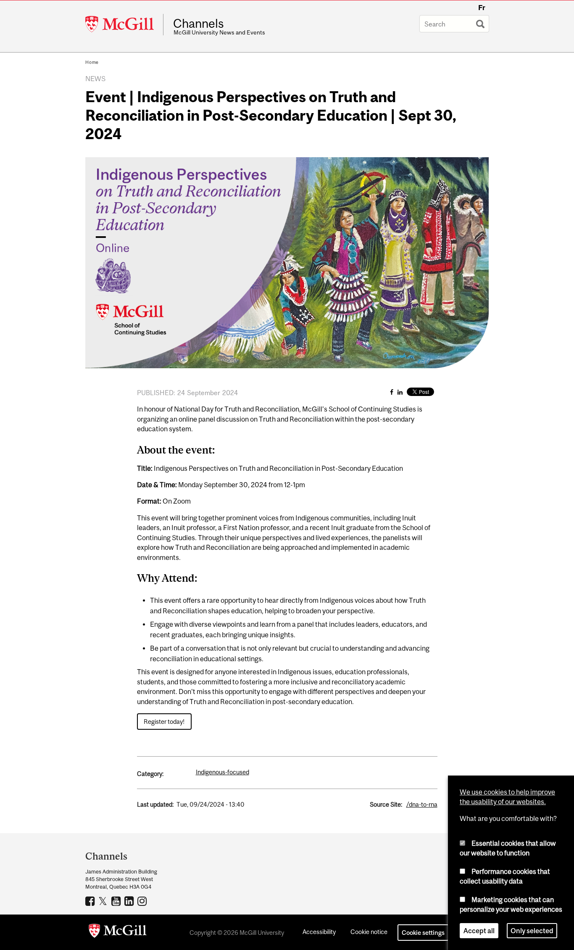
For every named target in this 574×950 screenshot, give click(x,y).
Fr (481, 7)
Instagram (143, 901)
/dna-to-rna (421, 804)
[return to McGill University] (117, 932)
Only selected (532, 930)
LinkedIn (130, 901)
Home (92, 62)
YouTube (117, 901)
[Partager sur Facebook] (391, 392)
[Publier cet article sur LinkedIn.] (400, 392)
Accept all (479, 930)
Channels (198, 23)
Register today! (164, 721)
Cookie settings (423, 932)
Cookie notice (368, 931)
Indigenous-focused (222, 772)
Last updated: (155, 804)
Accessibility (319, 931)
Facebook (91, 901)
